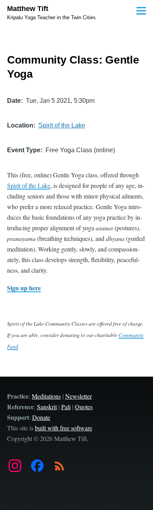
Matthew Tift (27, 9)
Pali (66, 407)
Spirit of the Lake (61, 125)
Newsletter (78, 396)
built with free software (63, 428)
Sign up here (24, 287)
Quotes (84, 407)
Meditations (46, 396)
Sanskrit (47, 407)
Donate (41, 417)
